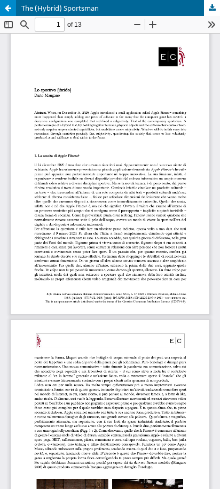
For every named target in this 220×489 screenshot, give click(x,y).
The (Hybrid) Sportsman (60, 8)
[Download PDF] (212, 8)
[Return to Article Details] (8, 8)
